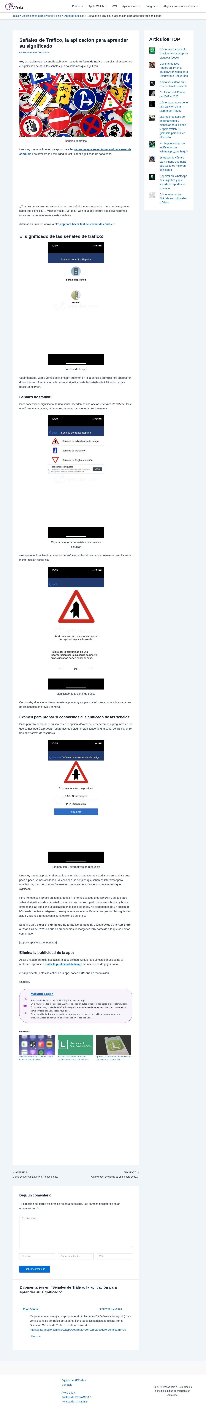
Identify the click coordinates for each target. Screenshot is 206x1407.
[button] (81, 6)
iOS (114, 6)
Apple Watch (96, 6)
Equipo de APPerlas (74, 1380)
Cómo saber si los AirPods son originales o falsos (173, 198)
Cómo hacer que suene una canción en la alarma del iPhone (174, 106)
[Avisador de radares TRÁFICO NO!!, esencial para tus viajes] (37, 1045)
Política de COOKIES (74, 1401)
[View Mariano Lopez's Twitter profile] (25, 998)
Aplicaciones (130, 6)
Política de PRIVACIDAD (76, 1397)
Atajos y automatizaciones (179, 6)
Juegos (150, 6)
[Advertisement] (75, 182)
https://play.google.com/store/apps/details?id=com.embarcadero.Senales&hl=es (78, 1329)
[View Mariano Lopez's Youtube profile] (25, 1005)
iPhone (75, 6)
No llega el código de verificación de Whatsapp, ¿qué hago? (174, 147)
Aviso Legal (69, 1392)
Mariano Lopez (42, 993)
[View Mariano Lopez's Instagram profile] (25, 1013)
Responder (36, 1336)
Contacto (67, 1384)
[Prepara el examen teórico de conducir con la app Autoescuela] (75, 1045)
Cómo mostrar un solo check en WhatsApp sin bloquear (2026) (174, 53)
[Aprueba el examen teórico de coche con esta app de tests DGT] (113, 1045)
